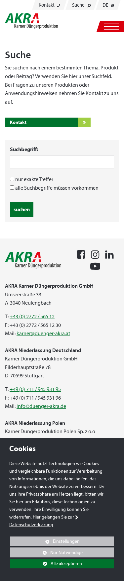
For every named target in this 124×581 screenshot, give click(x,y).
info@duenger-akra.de (41, 406)
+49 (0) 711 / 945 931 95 (35, 389)
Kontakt (47, 5)
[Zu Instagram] (95, 253)
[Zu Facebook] (81, 253)
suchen (22, 209)
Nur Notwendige (46, 553)
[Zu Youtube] (95, 265)
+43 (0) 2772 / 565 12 (32, 316)
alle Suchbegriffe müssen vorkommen (57, 188)
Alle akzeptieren (46, 563)
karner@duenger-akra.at (43, 333)
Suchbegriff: (24, 149)
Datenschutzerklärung (31, 525)
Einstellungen (45, 542)
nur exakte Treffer (34, 179)
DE (106, 5)
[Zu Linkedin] (109, 253)
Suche (79, 5)
